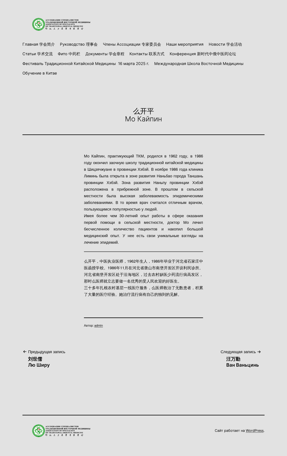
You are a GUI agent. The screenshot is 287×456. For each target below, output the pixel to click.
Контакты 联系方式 (146, 54)
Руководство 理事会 (79, 44)
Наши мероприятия (184, 44)
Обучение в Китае (39, 73)
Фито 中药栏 (69, 54)
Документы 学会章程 (105, 54)
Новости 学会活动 (225, 44)
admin (98, 325)
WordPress (255, 430)
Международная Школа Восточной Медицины (198, 63)
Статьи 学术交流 (37, 54)
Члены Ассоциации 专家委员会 (132, 44)
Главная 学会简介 (38, 44)
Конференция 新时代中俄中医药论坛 (203, 54)
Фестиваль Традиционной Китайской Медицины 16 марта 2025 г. (85, 63)
